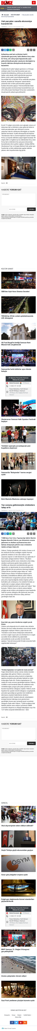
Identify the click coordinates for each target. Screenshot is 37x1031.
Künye (13, 1015)
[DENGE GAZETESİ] (7, 2)
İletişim (19, 1015)
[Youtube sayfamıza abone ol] (20, 1022)
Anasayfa (6, 14)
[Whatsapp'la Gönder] (10, 50)
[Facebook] (2, 50)
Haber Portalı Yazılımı (10, 1028)
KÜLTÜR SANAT (15, 14)
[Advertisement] (18, 245)
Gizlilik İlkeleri (27, 1015)
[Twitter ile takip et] (16, 1022)
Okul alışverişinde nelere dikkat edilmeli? (19, 8)
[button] (28, 50)
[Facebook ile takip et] (12, 1022)
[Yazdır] (13, 50)
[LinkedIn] (8, 50)
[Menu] (33, 2)
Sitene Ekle (18, 1017)
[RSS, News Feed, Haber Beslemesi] (25, 1022)
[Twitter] (5, 50)
